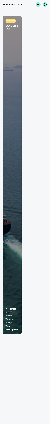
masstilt (12, 4)
